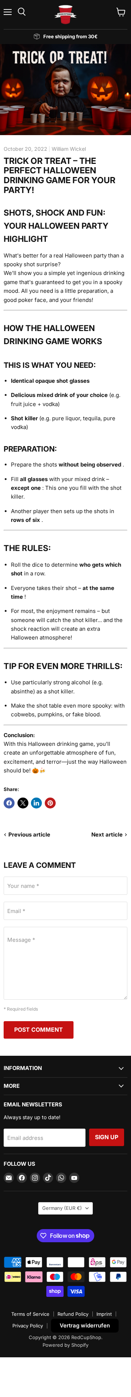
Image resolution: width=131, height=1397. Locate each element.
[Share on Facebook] (9, 803)
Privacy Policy (27, 1326)
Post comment (38, 1029)
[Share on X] (22, 803)
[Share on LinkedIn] (36, 803)
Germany (62, 1208)
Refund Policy (72, 1314)
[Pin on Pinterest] (50, 803)
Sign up (106, 1137)
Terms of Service (30, 1314)
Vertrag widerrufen (85, 1325)
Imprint (104, 1314)
